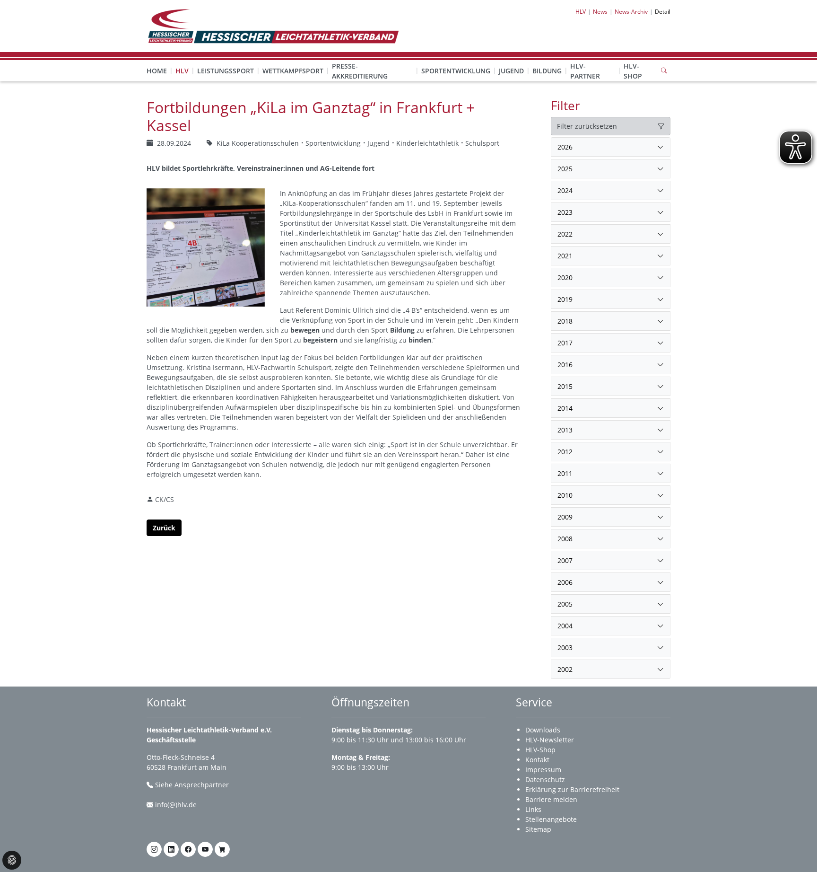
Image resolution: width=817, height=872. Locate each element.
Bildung (547, 70)
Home (157, 70)
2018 (565, 321)
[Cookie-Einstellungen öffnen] (11, 860)
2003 (565, 647)
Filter (565, 105)
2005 (565, 603)
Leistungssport (225, 70)
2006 (565, 582)
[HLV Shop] (222, 849)
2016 (565, 364)
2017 (565, 342)
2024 (565, 190)
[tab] (610, 147)
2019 (565, 299)
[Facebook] (188, 849)
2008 (565, 538)
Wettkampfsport (292, 70)
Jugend (511, 70)
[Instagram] (154, 849)
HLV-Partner (585, 71)
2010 (565, 495)
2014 (565, 408)
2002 (565, 669)
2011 (565, 473)
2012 (565, 451)
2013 (565, 429)
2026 (565, 146)
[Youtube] (205, 849)
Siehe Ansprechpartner (192, 784)
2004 (565, 625)
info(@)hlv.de (176, 804)
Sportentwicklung (455, 70)
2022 (565, 233)
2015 (565, 386)
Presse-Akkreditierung (360, 71)
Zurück (164, 527)
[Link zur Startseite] (273, 25)
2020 (565, 277)
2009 (565, 516)
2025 (565, 168)
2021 (565, 255)
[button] (182, 61)
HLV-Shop (633, 71)
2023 (565, 212)
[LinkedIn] (171, 849)
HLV (182, 70)
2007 (565, 560)
